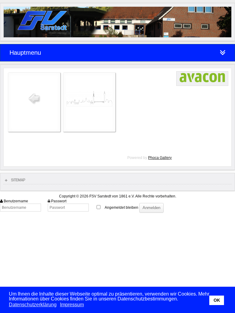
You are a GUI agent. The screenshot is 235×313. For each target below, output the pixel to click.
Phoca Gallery (160, 158)
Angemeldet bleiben (121, 207)
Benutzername (16, 201)
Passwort (58, 201)
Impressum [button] (72, 304)
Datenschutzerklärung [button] (33, 304)
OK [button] (217, 300)
